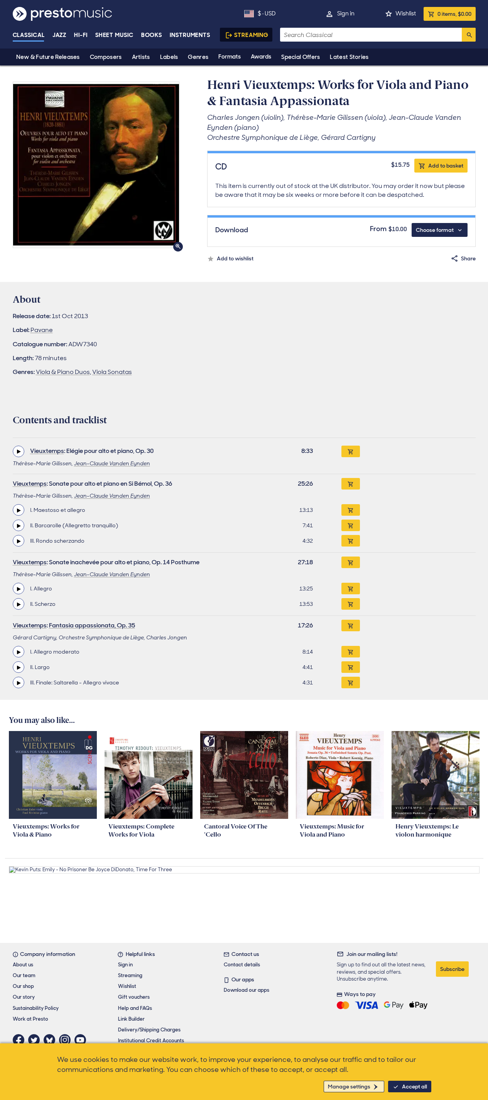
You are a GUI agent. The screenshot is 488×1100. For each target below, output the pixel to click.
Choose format (435, 229)
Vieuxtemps (47, 451)
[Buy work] (350, 451)
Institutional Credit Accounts (151, 1040)
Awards (261, 56)
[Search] (469, 35)
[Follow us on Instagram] (66, 1040)
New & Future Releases (48, 57)
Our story (24, 997)
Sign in (346, 13)
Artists (141, 57)
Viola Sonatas (112, 372)
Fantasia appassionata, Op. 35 (92, 625)
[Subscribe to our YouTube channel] (82, 1040)
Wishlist (405, 13)
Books (151, 35)
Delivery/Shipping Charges (149, 1029)
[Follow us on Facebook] (20, 1040)
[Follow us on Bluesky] (51, 1040)
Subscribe (452, 969)
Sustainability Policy (36, 1008)
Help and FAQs (135, 1008)
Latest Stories (349, 57)
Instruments (190, 35)
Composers (106, 57)
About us (23, 964)
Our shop (23, 986)
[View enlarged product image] (96, 165)
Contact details (242, 964)
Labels (169, 57)
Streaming (251, 35)
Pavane (41, 330)
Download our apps (246, 990)
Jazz (59, 35)
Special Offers (300, 57)
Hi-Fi (81, 35)
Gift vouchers (134, 997)
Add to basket (445, 165)
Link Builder (131, 1019)
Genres (198, 57)
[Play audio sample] (18, 451)
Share (468, 258)
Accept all (414, 1086)
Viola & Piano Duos (63, 372)
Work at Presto (30, 1019)
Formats (229, 56)
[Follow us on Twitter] (36, 1040)
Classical (29, 35)
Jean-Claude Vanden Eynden (112, 463)
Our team (24, 975)
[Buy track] (350, 510)
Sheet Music (114, 35)
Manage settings (349, 1086)
